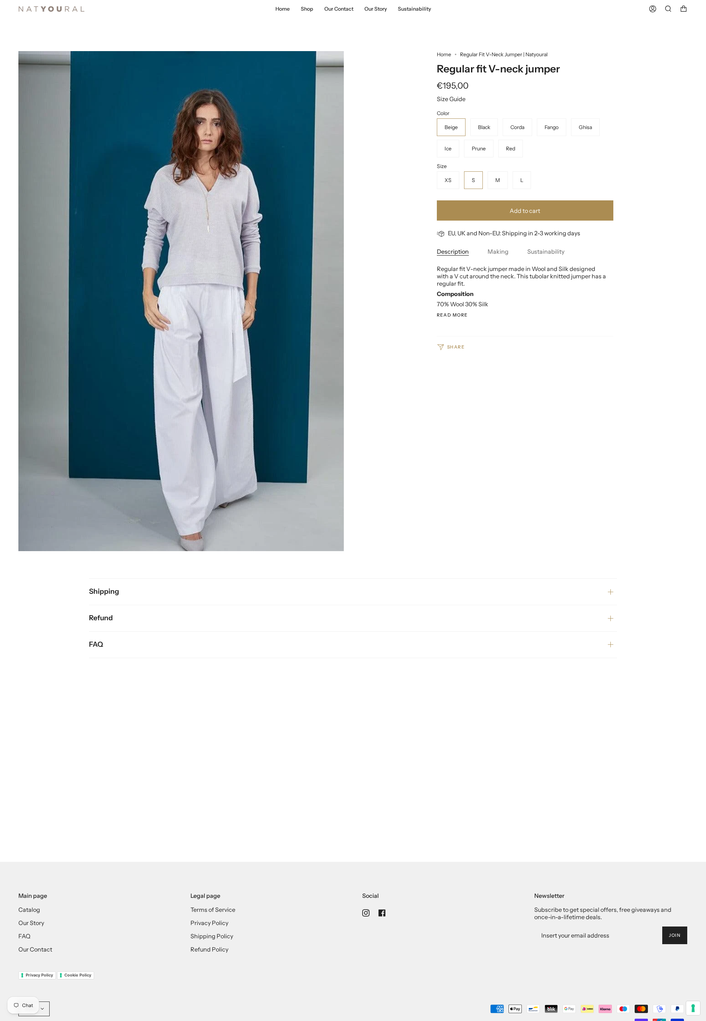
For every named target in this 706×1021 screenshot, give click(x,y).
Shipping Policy (211, 936)
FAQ (96, 644)
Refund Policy (209, 949)
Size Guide (451, 99)
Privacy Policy (209, 923)
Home (444, 54)
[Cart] (683, 9)
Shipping (104, 591)
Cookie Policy (77, 975)
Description (453, 251)
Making (498, 251)
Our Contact (35, 949)
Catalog (29, 909)
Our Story (31, 923)
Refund (101, 618)
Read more (452, 315)
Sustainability (545, 251)
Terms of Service (212, 909)
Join (675, 935)
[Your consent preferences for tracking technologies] (693, 1008)
